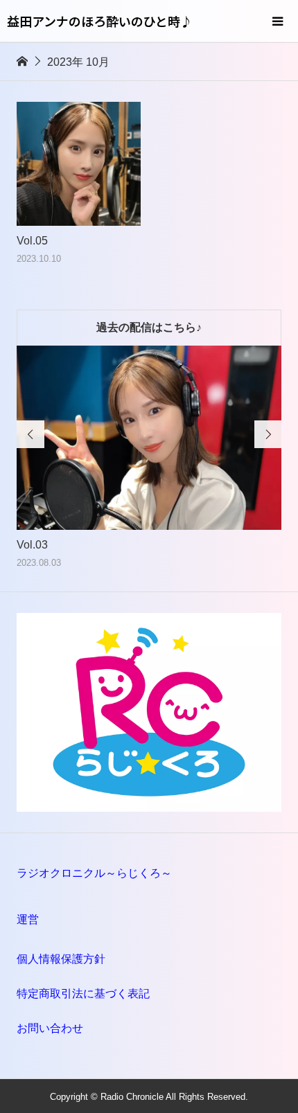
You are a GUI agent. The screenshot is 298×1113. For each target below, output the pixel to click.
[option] (149, 458)
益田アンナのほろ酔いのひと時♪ (100, 21)
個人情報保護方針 (61, 959)
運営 (28, 919)
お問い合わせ (50, 1028)
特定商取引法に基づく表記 (83, 993)
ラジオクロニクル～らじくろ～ (94, 873)
